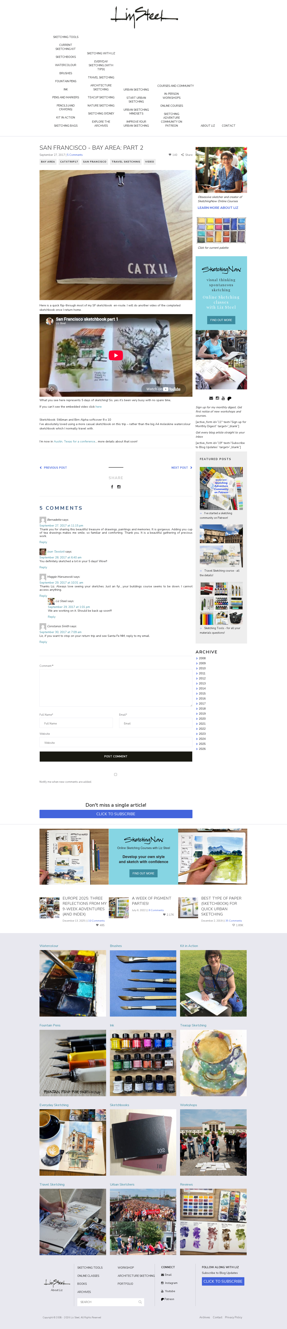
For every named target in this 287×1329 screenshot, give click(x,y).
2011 (202, 673)
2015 (202, 693)
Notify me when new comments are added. (65, 782)
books (82, 1284)
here (99, 407)
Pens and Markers (65, 97)
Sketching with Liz (101, 53)
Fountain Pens (65, 81)
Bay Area (48, 161)
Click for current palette (213, 248)
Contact (229, 126)
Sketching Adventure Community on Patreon (171, 120)
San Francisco (95, 161)
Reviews (186, 1184)
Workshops (188, 1105)
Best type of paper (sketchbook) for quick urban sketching (221, 906)
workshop (126, 1268)
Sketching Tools (65, 37)
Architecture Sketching (101, 87)
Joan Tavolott (56, 552)
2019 (202, 713)
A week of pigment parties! (151, 901)
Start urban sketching (136, 100)
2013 (202, 683)
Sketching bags (66, 126)
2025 (202, 743)
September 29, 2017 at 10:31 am (61, 583)
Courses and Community (175, 86)
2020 (202, 718)
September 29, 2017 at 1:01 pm (69, 607)
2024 (202, 738)
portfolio (125, 1284)
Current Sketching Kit (65, 47)
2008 (202, 658)
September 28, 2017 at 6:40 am (60, 557)
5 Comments (75, 155)
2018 (202, 708)
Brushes (65, 73)
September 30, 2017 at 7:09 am (60, 632)
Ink (66, 89)
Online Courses (171, 106)
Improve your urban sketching (136, 124)
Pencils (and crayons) (66, 108)
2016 (202, 698)
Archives (204, 1317)
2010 (202, 668)
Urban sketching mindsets (136, 112)
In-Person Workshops (171, 96)
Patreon (169, 1299)
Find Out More (221, 320)
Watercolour (65, 65)
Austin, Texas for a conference (74, 441)
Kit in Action (65, 118)
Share (188, 155)
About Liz (208, 126)
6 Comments (156, 910)
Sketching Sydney (101, 114)
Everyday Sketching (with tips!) (101, 65)
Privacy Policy (233, 1317)
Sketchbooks (66, 57)
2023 (202, 733)
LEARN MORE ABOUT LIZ (218, 207)
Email (168, 1275)
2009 (202, 663)
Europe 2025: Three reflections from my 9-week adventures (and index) (85, 906)
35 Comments (233, 920)
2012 (202, 678)
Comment (46, 666)
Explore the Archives (101, 124)
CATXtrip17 (69, 161)
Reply (43, 542)
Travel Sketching (101, 77)
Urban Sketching (136, 90)
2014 (202, 688)
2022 (202, 728)
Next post (180, 467)
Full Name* (46, 715)
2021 (202, 723)
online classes (88, 1276)
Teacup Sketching (101, 97)
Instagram (171, 1283)
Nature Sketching (101, 106)
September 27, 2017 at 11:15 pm (61, 526)
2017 (202, 703)
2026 (202, 748)
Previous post (54, 467)
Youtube (170, 1291)
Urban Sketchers (122, 1184)
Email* (123, 715)
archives (84, 1292)
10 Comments (96, 920)
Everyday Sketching (53, 1105)
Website (44, 734)
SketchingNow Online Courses (218, 201)
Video (149, 161)
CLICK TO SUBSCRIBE (115, 814)
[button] (140, 1302)
